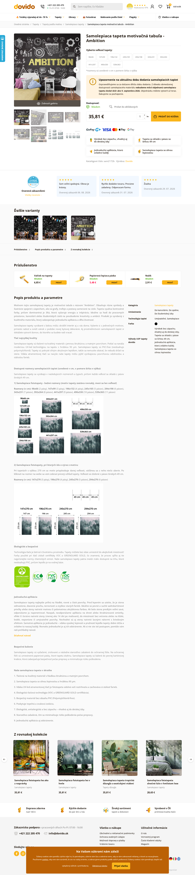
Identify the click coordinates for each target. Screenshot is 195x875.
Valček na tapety (43, 275)
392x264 (163, 57)
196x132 (113, 57)
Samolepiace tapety (74, 24)
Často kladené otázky (151, 840)
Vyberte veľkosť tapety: (99, 50)
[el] (178, 858)
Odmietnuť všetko (99, 866)
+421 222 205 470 (29, 833)
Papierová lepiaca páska (103, 275)
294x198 (138, 57)
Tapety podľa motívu (52, 24)
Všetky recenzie (33, 195)
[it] (175, 858)
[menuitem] (33, 17)
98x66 (91, 57)
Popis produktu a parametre (49, 249)
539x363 (116, 64)
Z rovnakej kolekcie (80, 249)
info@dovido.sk (58, 833)
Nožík (148, 275)
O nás (144, 833)
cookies (45, 859)
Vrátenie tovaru (107, 844)
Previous (4, 759)
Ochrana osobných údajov (112, 837)
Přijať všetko (121, 865)
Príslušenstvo (20, 249)
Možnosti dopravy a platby (112, 840)
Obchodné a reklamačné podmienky (117, 833)
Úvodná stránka (21, 24)
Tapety (36, 24)
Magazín (145, 844)
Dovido (129, 161)
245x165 (126, 57)
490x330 (104, 64)
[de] (171, 858)
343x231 (151, 57)
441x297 (92, 64)
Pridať (59, 282)
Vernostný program (150, 837)
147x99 (102, 57)
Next (76, 70)
